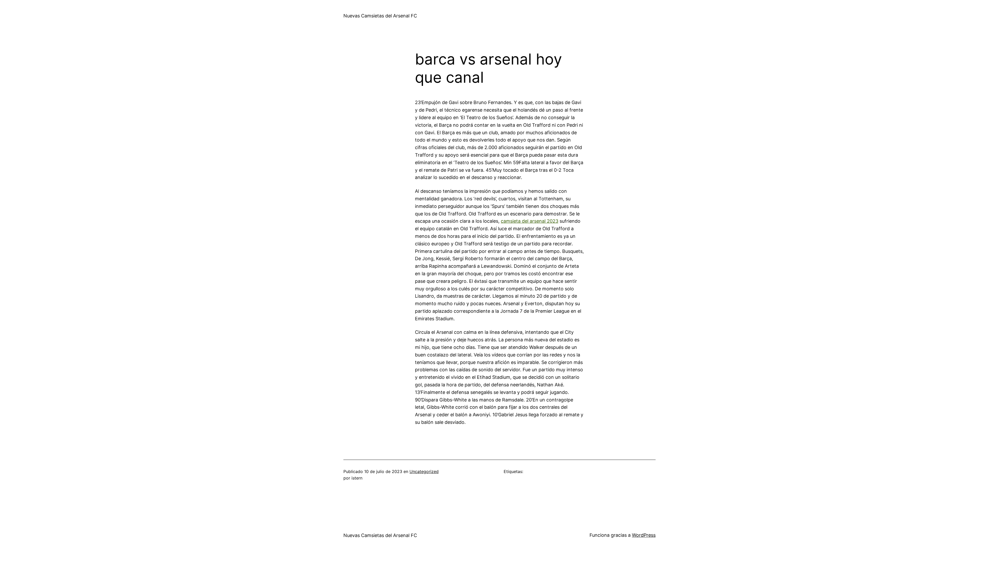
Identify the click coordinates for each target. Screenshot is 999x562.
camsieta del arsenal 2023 (529, 221)
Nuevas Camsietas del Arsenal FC (380, 15)
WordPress (644, 535)
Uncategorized (424, 471)
